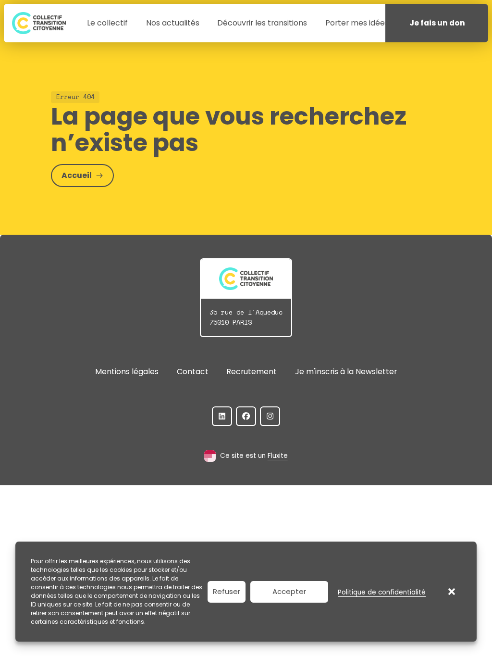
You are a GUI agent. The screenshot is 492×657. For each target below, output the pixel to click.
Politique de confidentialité (382, 592)
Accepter (289, 591)
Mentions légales (127, 371)
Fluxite (278, 455)
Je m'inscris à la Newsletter (346, 371)
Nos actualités (172, 22)
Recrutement (251, 371)
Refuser (226, 591)
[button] (451, 591)
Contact (193, 371)
